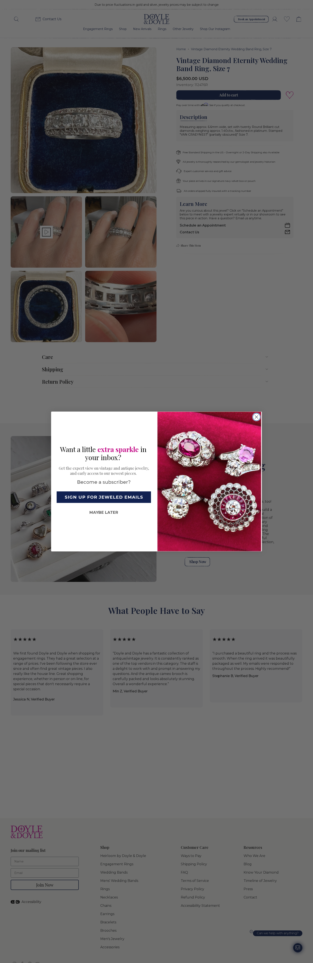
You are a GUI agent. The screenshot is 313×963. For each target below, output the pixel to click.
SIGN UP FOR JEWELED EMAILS (104, 497)
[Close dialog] (256, 417)
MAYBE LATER (103, 512)
